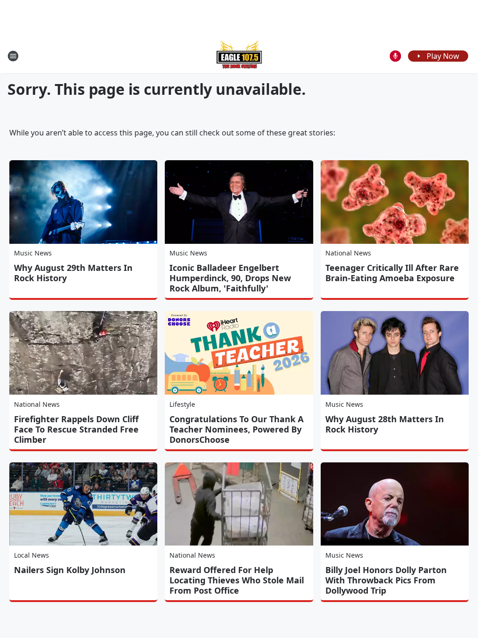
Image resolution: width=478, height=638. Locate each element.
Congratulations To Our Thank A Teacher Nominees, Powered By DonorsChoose (236, 429)
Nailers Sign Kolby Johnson (70, 570)
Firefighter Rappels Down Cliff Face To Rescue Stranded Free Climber (76, 429)
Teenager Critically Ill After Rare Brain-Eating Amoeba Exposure (392, 272)
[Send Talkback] (395, 56)
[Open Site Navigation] (13, 56)
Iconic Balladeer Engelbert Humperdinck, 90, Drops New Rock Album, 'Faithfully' (230, 277)
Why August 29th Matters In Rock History (73, 272)
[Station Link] (239, 56)
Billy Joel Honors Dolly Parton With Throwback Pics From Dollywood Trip (386, 580)
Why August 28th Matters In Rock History (384, 424)
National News (348, 252)
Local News (31, 555)
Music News (33, 252)
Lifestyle (182, 404)
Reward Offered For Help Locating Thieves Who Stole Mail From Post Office (236, 580)
